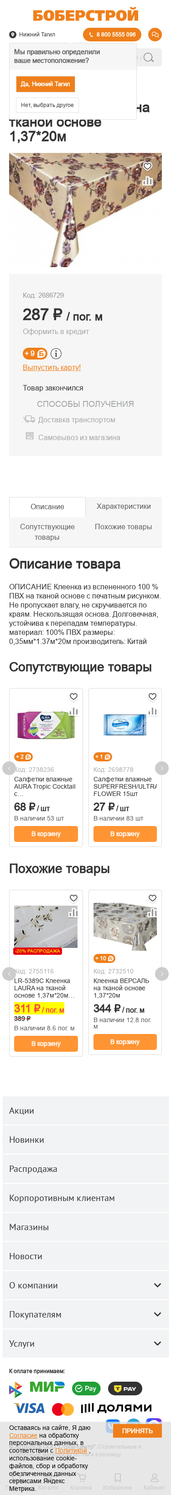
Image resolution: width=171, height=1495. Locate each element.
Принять (137, 1430)
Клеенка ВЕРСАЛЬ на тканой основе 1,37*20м (121, 988)
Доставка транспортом (76, 420)
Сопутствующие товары (47, 532)
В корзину (46, 833)
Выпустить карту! (52, 367)
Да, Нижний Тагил (45, 84)
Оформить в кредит (56, 331)
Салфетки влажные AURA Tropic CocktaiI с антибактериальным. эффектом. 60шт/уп (45, 786)
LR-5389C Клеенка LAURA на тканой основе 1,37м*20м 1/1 (42, 988)
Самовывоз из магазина (79, 437)
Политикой (71, 1450)
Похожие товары (123, 527)
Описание (47, 507)
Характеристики (124, 506)
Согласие (23, 1435)
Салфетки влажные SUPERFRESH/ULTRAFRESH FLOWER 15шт (125, 786)
